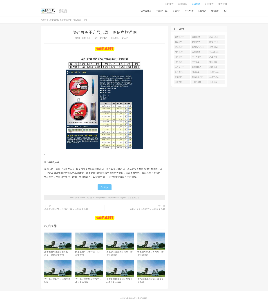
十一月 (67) (196, 57)
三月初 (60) (179, 67)
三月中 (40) (214, 77)
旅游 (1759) (179, 37)
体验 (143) (179, 47)
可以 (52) (195, 72)
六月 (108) (179, 52)
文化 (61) (213, 62)
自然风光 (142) (198, 47)
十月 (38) (213, 82)
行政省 (189, 11)
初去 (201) (179, 42)
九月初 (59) (196, 67)
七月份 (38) (196, 82)
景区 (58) (213, 67)
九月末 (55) (179, 72)
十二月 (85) (214, 52)
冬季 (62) (195, 62)
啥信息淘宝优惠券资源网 (48, 11)
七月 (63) (178, 62)
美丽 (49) (178, 77)
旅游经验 (222, 4)
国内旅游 (169, 4)
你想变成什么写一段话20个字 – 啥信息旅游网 (66, 209)
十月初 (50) (214, 72)
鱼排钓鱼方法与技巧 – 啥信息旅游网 (147, 209)
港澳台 (215, 11)
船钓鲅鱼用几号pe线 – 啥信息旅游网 (104, 32)
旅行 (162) (196, 42)
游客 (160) (213, 42)
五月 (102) (196, 52)
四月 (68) (178, 57)
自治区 (202, 11)
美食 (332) (196, 37)
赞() (106, 187)
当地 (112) (213, 47)
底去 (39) (178, 82)
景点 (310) (213, 37)
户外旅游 (209, 4)
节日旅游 (196, 4)
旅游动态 (146, 11)
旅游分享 (162, 11)
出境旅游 (182, 4)
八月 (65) (213, 57)
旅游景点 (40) (197, 77)
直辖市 (176, 11)
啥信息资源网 (104, 48)
